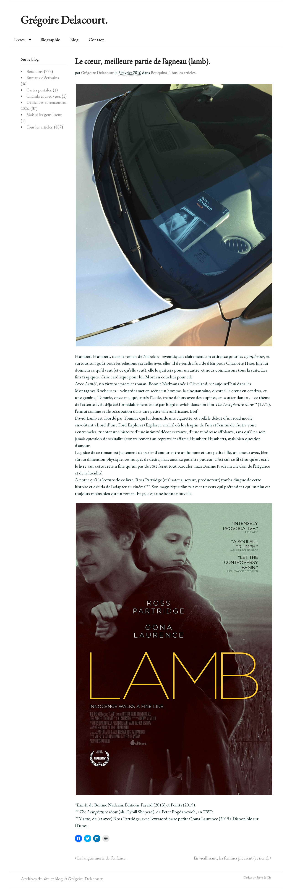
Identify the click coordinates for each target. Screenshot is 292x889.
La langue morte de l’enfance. (101, 858)
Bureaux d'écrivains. (43, 77)
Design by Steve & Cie (257, 877)
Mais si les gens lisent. (44, 114)
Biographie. (50, 40)
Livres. (20, 40)
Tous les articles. (182, 72)
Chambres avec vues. (43, 96)
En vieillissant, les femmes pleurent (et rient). (232, 858)
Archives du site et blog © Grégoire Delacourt (62, 879)
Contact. (97, 40)
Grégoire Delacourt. (64, 19)
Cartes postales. (39, 90)
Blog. (74, 40)
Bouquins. (159, 72)
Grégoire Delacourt (97, 72)
